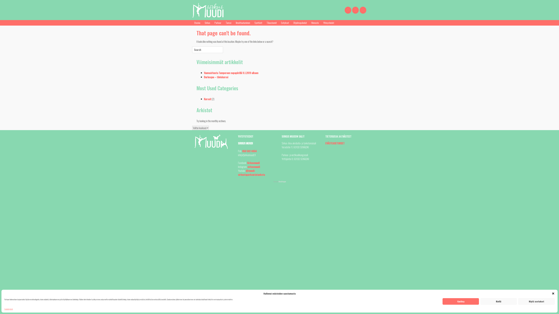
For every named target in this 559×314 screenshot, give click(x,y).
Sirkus (207, 23)
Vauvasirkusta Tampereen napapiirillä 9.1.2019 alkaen (231, 73)
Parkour (218, 23)
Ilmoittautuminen (243, 23)
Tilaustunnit (272, 23)
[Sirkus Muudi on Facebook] (348, 10)
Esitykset (285, 23)
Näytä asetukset (536, 301)
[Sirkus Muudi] (208, 10)
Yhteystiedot (328, 23)
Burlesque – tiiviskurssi (216, 77)
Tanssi (228, 23)
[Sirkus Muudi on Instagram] (355, 10)
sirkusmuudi (253, 167)
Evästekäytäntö (8, 309)
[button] (553, 293)
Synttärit (258, 23)
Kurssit (207, 99)
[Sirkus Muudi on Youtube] (363, 10)
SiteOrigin (282, 181)
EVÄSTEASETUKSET (335, 143)
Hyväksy (460, 301)
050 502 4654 (249, 151)
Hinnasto (315, 23)
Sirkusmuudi (253, 163)
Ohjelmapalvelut (300, 23)
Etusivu (197, 23)
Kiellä (498, 301)
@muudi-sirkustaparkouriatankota (251, 172)
